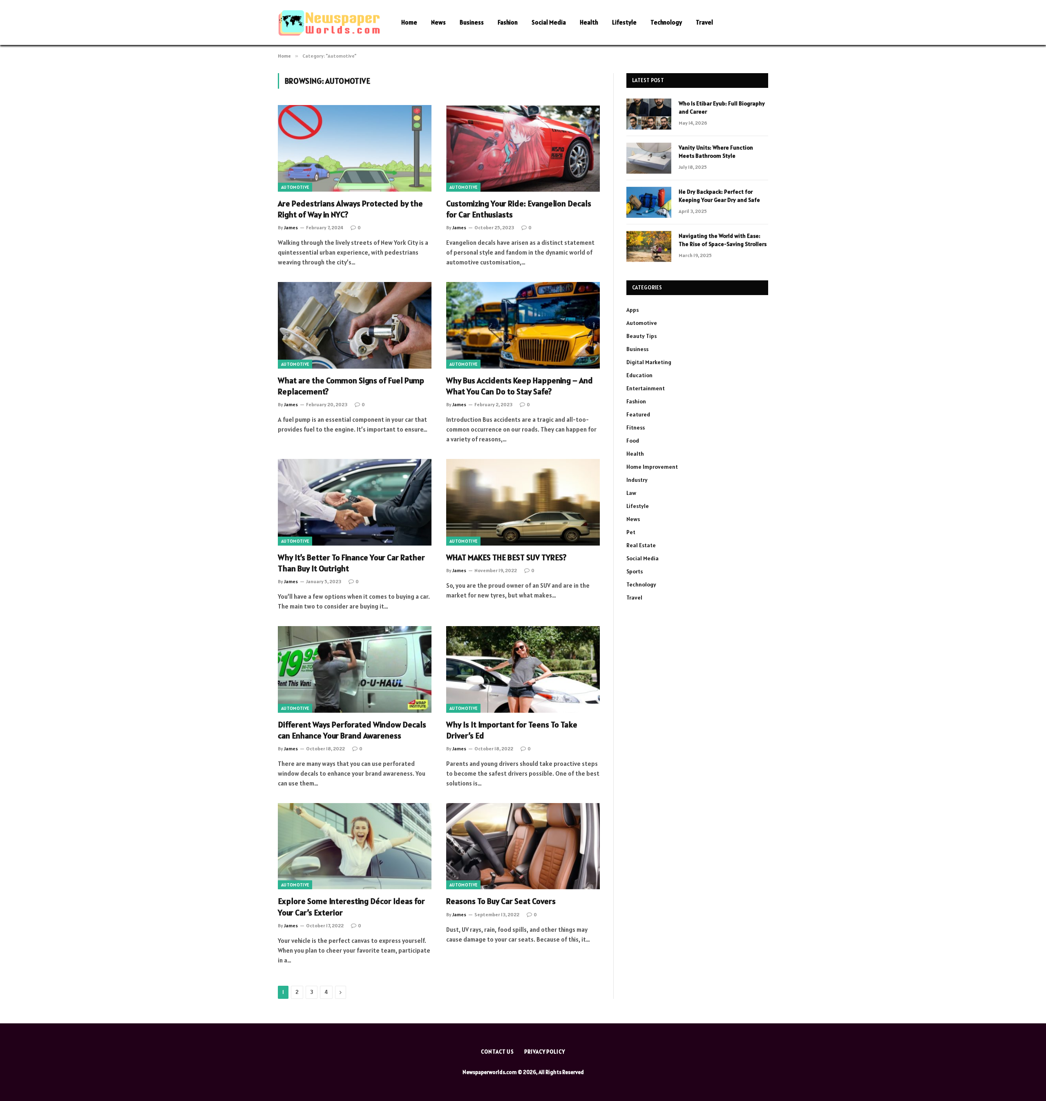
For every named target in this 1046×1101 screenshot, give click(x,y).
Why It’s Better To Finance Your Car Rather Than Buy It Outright (351, 563)
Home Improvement (652, 466)
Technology (666, 22)
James (291, 227)
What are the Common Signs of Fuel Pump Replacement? (351, 386)
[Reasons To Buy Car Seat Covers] (523, 846)
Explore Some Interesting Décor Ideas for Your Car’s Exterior (351, 907)
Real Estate (641, 545)
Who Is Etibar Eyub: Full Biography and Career (722, 107)
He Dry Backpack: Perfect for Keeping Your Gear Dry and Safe (719, 196)
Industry (637, 479)
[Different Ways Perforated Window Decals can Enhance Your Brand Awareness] (354, 669)
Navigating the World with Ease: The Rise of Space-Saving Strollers (723, 240)
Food (632, 440)
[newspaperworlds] (329, 22)
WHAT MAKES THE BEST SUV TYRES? (506, 557)
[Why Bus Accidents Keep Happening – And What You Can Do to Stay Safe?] (523, 325)
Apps (632, 309)
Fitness (635, 427)
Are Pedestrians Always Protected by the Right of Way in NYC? (350, 209)
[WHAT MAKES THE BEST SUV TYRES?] (523, 502)
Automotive (295, 187)
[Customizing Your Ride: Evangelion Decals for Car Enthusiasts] (523, 148)
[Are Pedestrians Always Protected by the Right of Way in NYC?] (354, 148)
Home (409, 22)
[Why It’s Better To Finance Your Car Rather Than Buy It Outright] (354, 502)
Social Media (549, 22)
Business (472, 22)
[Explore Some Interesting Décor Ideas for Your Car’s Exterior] (354, 846)
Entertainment (645, 388)
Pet (630, 532)
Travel (704, 22)
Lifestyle (624, 22)
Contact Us (497, 1051)
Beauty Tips (641, 336)
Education (639, 375)
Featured (638, 414)
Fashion (508, 22)
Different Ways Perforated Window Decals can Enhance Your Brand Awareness (352, 730)
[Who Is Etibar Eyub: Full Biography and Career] (648, 114)
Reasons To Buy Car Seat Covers (501, 901)
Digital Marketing (648, 362)
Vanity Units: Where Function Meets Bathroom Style (716, 151)
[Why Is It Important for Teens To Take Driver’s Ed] (523, 669)
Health (589, 22)
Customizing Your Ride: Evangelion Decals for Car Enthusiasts (518, 209)
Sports (634, 571)
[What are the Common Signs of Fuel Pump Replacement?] (354, 325)
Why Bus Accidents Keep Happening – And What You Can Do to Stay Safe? (519, 386)
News (438, 22)
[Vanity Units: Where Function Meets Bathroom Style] (648, 158)
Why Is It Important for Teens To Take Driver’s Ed (511, 730)
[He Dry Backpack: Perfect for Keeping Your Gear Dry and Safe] (648, 202)
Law (631, 493)
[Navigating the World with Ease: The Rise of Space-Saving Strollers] (648, 246)
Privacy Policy (544, 1051)
